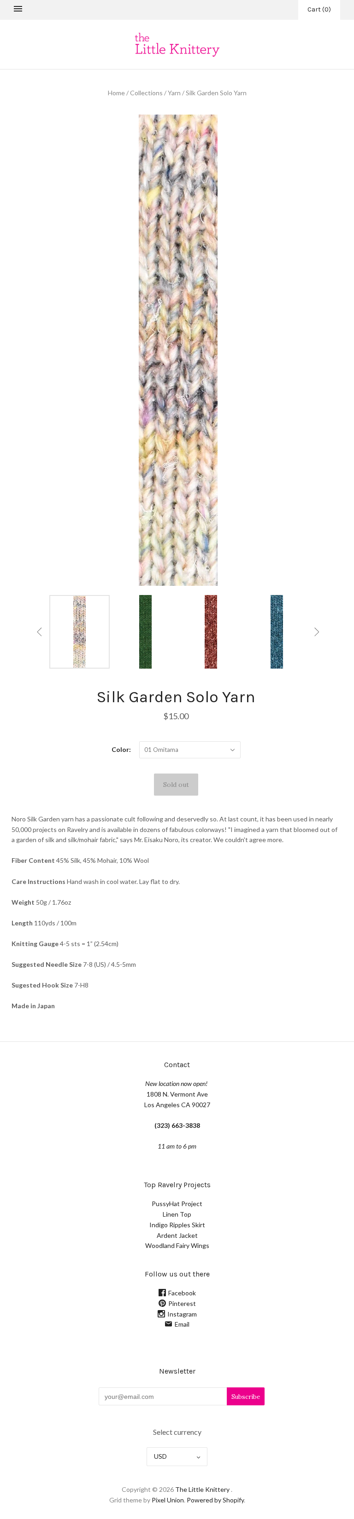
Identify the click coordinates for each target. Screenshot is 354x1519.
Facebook (182, 1293)
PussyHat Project (177, 1203)
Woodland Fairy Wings (177, 1245)
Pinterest (182, 1303)
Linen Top (177, 1214)
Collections (146, 93)
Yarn (174, 93)
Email (182, 1324)
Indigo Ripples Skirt (177, 1225)
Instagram (182, 1314)
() (319, 9)
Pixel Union (168, 1500)
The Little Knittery (202, 1489)
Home (116, 93)
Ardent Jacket (177, 1235)
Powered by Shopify (215, 1500)
